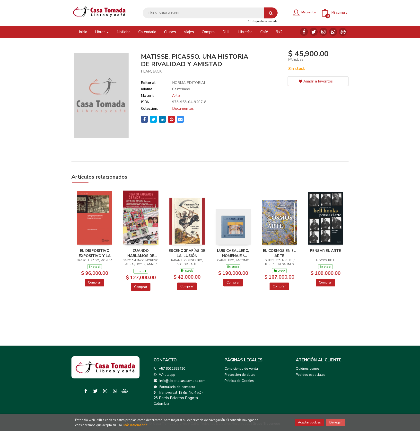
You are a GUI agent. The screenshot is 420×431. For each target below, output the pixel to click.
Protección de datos (240, 374)
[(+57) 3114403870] (333, 32)
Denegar (335, 422)
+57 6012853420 (172, 368)
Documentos (183, 108)
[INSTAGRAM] (323, 32)
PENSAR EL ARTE (325, 250)
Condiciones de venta (241, 368)
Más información (135, 425)
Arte (176, 95)
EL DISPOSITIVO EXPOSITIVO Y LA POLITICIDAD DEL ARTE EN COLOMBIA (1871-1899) (95, 253)
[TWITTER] (314, 32)
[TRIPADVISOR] (343, 32)
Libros (100, 32)
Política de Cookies (239, 380)
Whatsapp (167, 374)
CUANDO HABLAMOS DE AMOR (140, 253)
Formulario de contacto (177, 387)
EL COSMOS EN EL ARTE (279, 253)
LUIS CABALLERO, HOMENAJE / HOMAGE (233, 253)
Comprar (94, 282)
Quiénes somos (308, 368)
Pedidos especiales (310, 374)
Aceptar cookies (309, 422)
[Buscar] (271, 13)
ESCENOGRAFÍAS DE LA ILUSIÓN (187, 253)
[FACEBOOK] (304, 32)
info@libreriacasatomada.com (182, 380)
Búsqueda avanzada (263, 21)
